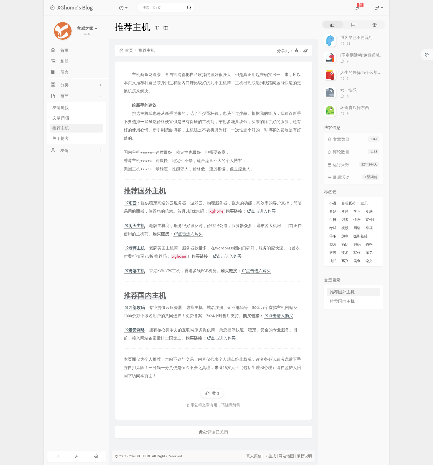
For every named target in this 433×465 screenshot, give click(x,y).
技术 (344, 252)
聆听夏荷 (348, 203)
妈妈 (357, 244)
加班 (344, 236)
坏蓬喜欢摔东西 (354, 107)
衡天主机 (136, 225)
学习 (357, 211)
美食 (357, 261)
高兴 (344, 261)
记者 (344, 219)
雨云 (132, 203)
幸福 (369, 228)
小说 (332, 203)
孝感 (369, 211)
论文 (369, 261)
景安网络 (136, 329)
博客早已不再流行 (356, 37)
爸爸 (369, 244)
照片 (332, 244)
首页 (129, 50)
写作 (357, 252)
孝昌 (344, 211)
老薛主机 (136, 248)
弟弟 (369, 252)
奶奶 (344, 244)
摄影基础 (360, 236)
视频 (344, 228)
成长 (332, 261)
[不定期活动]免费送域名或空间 (368, 55)
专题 (332, 211)
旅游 (332, 252)
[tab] (332, 25)
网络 (357, 228)
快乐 (357, 219)
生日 (332, 219)
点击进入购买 (263, 211)
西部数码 (136, 307)
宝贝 (364, 203)
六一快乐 (348, 90)
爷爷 (332, 236)
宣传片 (371, 219)
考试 (332, 228)
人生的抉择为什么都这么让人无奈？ (373, 72)
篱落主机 (136, 270)
